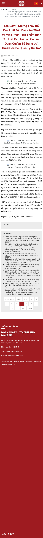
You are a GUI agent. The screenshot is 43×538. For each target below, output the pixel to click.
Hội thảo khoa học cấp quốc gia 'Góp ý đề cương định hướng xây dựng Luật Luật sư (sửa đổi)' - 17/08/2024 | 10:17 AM (21, 249)
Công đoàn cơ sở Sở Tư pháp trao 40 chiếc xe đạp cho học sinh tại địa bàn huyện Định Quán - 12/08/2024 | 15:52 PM (22, 266)
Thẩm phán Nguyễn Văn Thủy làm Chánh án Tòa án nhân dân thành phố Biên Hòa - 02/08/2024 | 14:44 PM (22, 285)
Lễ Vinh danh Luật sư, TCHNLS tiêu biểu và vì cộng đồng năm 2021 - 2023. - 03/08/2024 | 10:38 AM (22, 280)
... (6, 304)
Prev (25, 299)
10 (12, 308)
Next (23, 308)
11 (17, 308)
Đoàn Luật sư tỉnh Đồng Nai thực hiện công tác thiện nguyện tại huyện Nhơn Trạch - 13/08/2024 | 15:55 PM (21, 255)
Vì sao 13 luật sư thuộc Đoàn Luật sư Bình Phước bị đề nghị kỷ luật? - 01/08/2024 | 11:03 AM (22, 290)
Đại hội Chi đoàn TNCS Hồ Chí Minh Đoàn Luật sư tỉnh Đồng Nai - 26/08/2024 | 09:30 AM (21, 245)
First (19, 299)
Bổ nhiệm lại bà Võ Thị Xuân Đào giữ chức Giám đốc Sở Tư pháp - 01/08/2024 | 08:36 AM (21, 293)
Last (30, 308)
